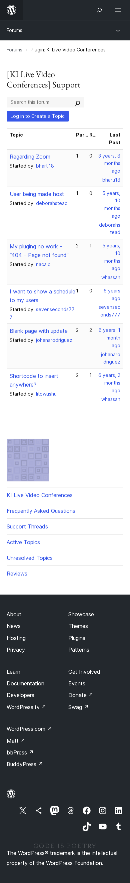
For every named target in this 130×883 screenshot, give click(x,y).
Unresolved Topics (30, 558)
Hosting (16, 638)
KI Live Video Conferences (40, 495)
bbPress (20, 752)
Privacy (16, 649)
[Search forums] (77, 102)
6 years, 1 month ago (109, 337)
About (14, 614)
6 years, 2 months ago (109, 382)
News (14, 626)
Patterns (78, 649)
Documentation (25, 683)
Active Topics (23, 542)
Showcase (81, 614)
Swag (78, 707)
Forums (14, 30)
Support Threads (27, 526)
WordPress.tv (26, 707)
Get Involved (84, 671)
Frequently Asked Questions (41, 510)
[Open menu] (119, 10)
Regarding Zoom (30, 156)
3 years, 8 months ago (109, 163)
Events (76, 683)
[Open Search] (99, 10)
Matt (16, 740)
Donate (80, 695)
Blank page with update (39, 330)
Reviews (17, 573)
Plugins (76, 638)
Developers (20, 695)
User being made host (37, 194)
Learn (13, 671)
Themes (78, 626)
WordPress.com (29, 728)
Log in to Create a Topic (38, 116)
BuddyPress (25, 764)
